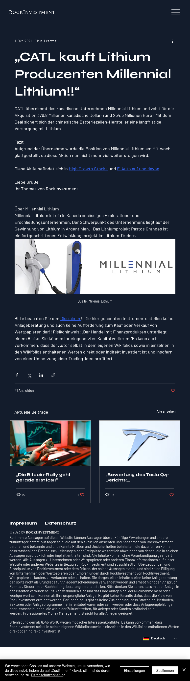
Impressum (24, 523)
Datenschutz (60, 523)
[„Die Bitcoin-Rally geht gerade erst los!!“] (50, 443)
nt (51, 12)
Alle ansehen (166, 411)
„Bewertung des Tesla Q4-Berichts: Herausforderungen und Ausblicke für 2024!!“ (137, 477)
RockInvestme (28, 12)
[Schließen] (184, 670)
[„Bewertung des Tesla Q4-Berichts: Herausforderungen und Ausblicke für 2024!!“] (139, 443)
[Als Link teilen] (53, 375)
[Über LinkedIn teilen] (41, 375)
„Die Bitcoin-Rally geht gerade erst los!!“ (43, 477)
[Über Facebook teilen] (17, 375)
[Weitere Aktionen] (172, 41)
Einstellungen (134, 670)
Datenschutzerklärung (48, 674)
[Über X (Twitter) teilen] (29, 375)
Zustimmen (165, 670)
